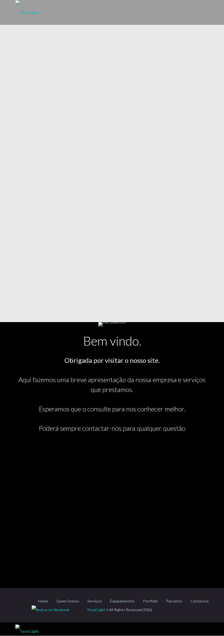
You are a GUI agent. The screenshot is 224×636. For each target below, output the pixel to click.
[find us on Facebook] (59, 609)
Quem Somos (67, 601)
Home (43, 601)
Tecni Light (96, 609)
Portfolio (150, 601)
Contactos (199, 601)
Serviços (94, 601)
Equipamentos (122, 601)
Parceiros (174, 601)
